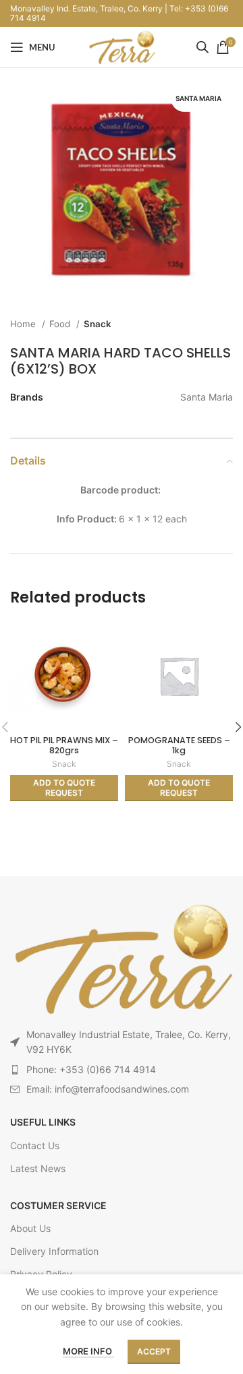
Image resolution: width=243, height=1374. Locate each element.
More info (88, 1351)
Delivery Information (54, 1251)
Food (61, 323)
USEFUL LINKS (43, 1122)
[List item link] (121, 1069)
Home (24, 323)
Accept (154, 1351)
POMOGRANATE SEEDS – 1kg (179, 745)
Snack (97, 323)
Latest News (37, 1168)
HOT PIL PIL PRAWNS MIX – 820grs (64, 745)
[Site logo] (121, 46)
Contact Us (34, 1145)
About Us (30, 1228)
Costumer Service (58, 1205)
